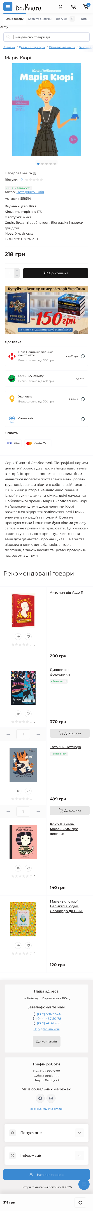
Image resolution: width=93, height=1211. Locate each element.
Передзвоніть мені (47, 1029)
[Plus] (17, 270)
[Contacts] (73, 6)
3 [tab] (46, 164)
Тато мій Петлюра (65, 747)
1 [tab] (38, 164)
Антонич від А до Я (66, 592)
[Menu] (7, 6)
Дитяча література (32, 47)
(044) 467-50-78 (48, 1019)
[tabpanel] (46, 109)
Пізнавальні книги (62, 47)
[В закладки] (80, 1202)
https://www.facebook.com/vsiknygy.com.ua (40, 1098)
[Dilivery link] (83, 356)
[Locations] (60, 6)
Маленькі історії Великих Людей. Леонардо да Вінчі (66, 906)
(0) (21, 179)
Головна (9, 47)
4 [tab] (50, 164)
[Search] (8, 37)
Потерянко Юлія (30, 192)
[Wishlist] (28, 636)
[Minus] (17, 275)
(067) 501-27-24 (48, 1014)
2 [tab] (42, 164)
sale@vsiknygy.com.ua (46, 1108)
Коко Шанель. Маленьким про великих (64, 829)
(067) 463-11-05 (48, 1023)
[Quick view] (18, 636)
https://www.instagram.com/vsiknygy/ (51, 1098)
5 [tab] (54, 164)
